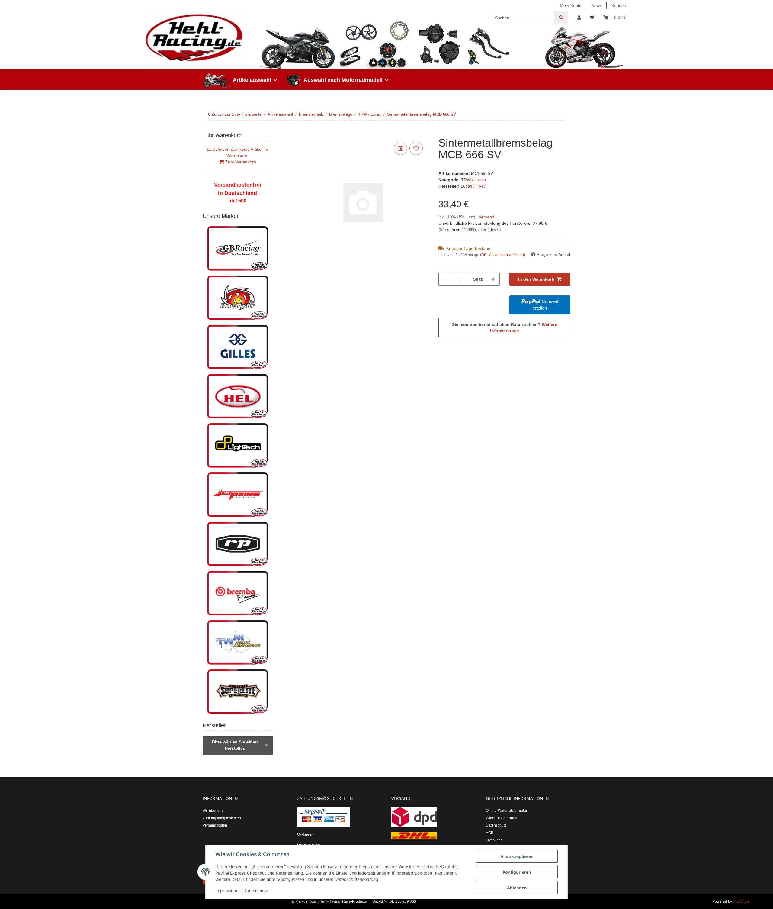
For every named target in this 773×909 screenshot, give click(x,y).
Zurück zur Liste (226, 114)
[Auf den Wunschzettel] (416, 148)
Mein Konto (571, 5)
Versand (486, 216)
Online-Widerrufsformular (506, 810)
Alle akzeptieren (517, 856)
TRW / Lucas (473, 179)
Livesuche (494, 840)
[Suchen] (561, 17)
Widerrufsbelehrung (502, 818)
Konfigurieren (517, 872)
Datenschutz (255, 890)
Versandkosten (215, 825)
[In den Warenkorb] (302, 133)
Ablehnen (517, 887)
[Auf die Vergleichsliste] (400, 148)
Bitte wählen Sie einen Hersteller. (235, 745)
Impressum (226, 890)
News (596, 5)
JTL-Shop (741, 901)
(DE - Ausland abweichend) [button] (502, 255)
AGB (489, 833)
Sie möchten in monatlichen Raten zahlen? (504, 327)
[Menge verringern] (445, 279)
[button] (579, 17)
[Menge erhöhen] (493, 279)
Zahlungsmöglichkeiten (222, 818)
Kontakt (618, 5)
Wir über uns (213, 810)
